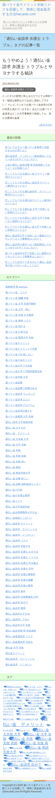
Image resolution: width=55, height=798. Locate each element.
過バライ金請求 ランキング (20, 394)
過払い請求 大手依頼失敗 (19, 422)
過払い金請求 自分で (16, 602)
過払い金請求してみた (17, 619)
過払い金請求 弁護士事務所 (20, 574)
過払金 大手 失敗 (14, 647)
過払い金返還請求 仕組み (19, 642)
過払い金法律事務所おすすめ (21, 512)
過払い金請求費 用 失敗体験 (20, 630)
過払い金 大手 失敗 (15, 444)
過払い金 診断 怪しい (17, 478)
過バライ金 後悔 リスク (18, 320)
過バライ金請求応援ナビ (18, 411)
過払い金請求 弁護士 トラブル (18, 89)
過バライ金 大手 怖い (17, 309)
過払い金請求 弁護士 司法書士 (21, 563)
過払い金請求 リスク (16, 540)
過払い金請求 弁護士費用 (19, 585)
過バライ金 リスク (16, 292)
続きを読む (46, 125)
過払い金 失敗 (13, 450)
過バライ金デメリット (17, 343)
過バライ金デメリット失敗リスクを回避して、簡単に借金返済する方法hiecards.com (26, 9)
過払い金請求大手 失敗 (17, 625)
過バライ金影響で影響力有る (21, 388)
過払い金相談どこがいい (18, 518)
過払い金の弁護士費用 (17, 495)
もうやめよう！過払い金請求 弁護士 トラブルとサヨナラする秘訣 (27, 66)
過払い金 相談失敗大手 (17, 473)
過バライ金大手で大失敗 (18, 365)
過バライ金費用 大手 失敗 (19, 416)
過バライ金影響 (13, 382)
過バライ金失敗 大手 (16, 377)
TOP (24, 25)
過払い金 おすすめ (15, 428)
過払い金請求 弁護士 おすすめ (21, 552)
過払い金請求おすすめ (17, 614)
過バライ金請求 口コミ (17, 399)
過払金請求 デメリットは (20, 659)
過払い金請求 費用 (15, 608)
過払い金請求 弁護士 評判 (19, 568)
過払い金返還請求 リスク (19, 636)
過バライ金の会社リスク (18, 360)
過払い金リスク (13, 501)
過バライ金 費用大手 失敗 (19, 337)
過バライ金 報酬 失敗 (17, 298)
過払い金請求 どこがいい (20, 535)
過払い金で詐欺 (13, 490)
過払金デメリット (15, 653)
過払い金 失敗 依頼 (15, 456)
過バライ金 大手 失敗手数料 (20, 303)
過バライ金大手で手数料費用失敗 (23, 371)
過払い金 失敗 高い (15, 461)
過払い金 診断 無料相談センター (23, 484)
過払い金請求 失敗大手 (17, 546)
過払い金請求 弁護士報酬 (19, 580)
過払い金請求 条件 (15, 591)
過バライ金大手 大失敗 (30, 695)
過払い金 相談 (13, 467)
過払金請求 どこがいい (18, 664)
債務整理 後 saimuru (16, 287)
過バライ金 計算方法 (16, 332)
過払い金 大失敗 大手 (17, 439)
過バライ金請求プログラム (20, 405)
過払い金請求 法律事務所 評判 (21, 597)
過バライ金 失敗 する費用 (19, 315)
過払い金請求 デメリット (19, 523)
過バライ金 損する (15, 326)
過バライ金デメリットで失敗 (21, 349)
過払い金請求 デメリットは (21, 529)
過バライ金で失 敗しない (19, 354)
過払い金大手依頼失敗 (17, 506)
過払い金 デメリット (17, 433)
